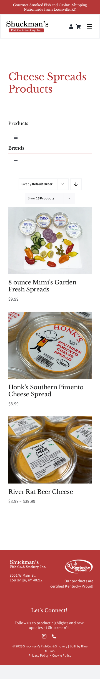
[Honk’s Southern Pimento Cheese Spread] (50, 315)
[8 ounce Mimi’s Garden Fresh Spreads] (50, 210)
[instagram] (44, 636)
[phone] (54, 636)
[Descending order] (76, 184)
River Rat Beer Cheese (40, 492)
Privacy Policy (39, 655)
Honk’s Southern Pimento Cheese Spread (46, 391)
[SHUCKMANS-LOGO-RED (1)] (27, 21)
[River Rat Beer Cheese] (50, 419)
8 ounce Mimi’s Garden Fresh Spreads (42, 286)
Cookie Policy (61, 655)
